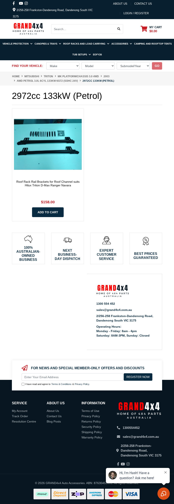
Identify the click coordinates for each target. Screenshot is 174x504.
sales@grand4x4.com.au (114, 310)
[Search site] (119, 29)
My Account (19, 411)
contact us (143, 3)
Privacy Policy (82, 384)
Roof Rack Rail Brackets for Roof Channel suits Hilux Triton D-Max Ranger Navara (48, 183)
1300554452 (131, 428)
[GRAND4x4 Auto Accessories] (28, 28)
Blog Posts (54, 421)
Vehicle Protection (16, 43)
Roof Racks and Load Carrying (84, 43)
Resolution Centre (24, 421)
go (157, 65)
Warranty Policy (91, 437)
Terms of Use (90, 411)
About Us (120, 3)
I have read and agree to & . (57, 384)
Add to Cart (48, 212)
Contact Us (54, 416)
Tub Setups (80, 54)
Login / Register (136, 13)
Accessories (120, 43)
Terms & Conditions (61, 384)
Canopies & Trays (46, 43)
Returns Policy (91, 421)
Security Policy (91, 426)
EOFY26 (97, 54)
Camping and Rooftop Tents (153, 43)
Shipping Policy (91, 432)
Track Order (20, 416)
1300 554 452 (105, 303)
